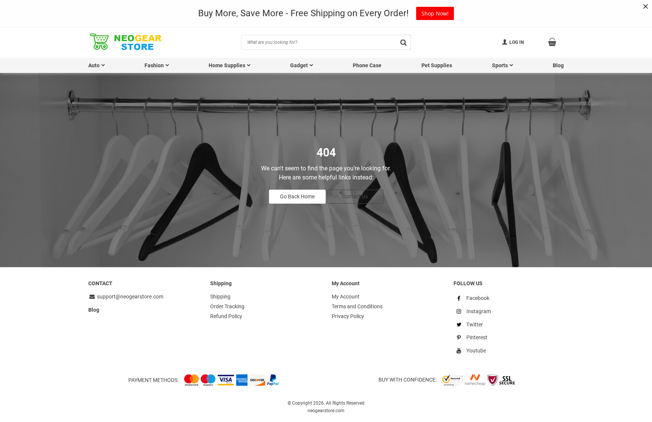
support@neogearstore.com (129, 297)
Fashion (154, 65)
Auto (94, 65)
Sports (500, 65)
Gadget (299, 65)
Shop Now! (435, 13)
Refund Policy (226, 316)
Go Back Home (297, 196)
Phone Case (367, 65)
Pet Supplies (436, 65)
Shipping (220, 297)
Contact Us (355, 196)
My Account (346, 297)
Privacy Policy (348, 316)
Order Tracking (227, 306)
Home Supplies (227, 65)
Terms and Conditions (357, 306)
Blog (558, 65)
